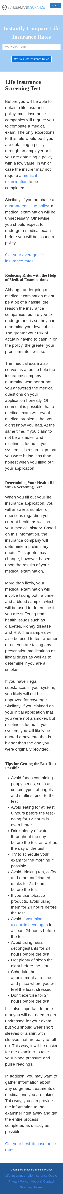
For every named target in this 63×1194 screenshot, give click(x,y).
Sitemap (26, 1187)
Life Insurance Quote (42, 1175)
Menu (56, 6)
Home (38, 1187)
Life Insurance (15, 1175)
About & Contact (42, 1181)
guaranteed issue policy (27, 206)
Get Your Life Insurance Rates (31, 59)
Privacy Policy (18, 1181)
